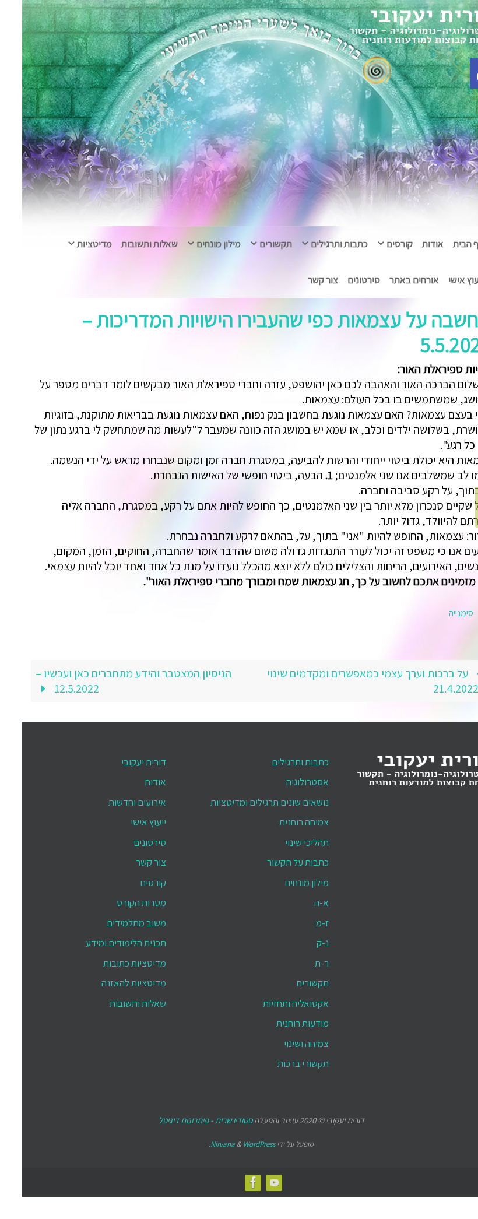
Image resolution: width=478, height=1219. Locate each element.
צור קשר (129, 859)
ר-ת (300, 959)
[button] (463, 73)
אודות (133, 778)
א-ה (299, 899)
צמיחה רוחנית (282, 819)
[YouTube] (465, 498)
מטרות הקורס (119, 899)
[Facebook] (465, 516)
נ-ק (300, 939)
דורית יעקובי (121, 758)
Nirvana (200, 1141)
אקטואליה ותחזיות (274, 999)
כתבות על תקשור (276, 859)
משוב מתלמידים (114, 919)
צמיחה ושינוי (284, 1040)
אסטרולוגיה (285, 778)
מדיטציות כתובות (112, 959)
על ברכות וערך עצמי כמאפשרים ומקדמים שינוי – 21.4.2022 (355, 677)
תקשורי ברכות (281, 1060)
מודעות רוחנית (280, 1020)
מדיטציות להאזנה (111, 980)
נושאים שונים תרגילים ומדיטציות (247, 798)
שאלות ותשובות (115, 999)
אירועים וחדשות (115, 798)
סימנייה (439, 611)
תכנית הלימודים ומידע (104, 939)
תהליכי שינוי (285, 838)
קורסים (131, 879)
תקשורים (290, 980)
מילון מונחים (284, 879)
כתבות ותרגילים (278, 758)
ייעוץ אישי (126, 819)
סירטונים (127, 838)
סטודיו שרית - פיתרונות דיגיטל (183, 1116)
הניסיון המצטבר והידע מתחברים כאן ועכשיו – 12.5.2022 (111, 677)
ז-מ (300, 919)
